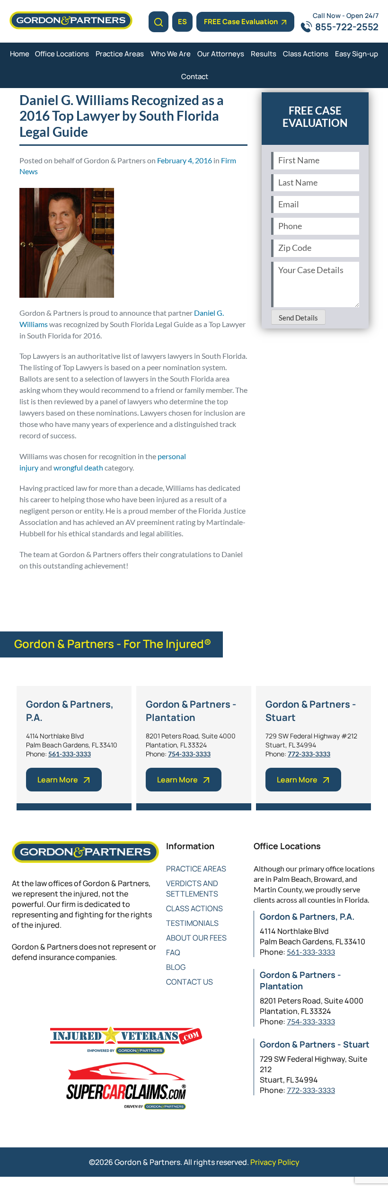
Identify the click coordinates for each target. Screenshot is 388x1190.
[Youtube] (74, 988)
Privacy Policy (275, 1162)
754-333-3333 (189, 754)
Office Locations (62, 54)
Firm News (69, 587)
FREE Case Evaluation (241, 22)
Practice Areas (120, 54)
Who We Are (170, 54)
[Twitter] (37, 988)
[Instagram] (93, 988)
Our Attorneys (220, 54)
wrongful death (78, 467)
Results (263, 54)
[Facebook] (18, 988)
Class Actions (305, 54)
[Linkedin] (56, 988)
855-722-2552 (347, 26)
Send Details (298, 317)
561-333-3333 (69, 754)
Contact (194, 76)
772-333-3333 (309, 754)
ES (182, 22)
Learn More (57, 779)
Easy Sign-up (356, 54)
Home (19, 54)
